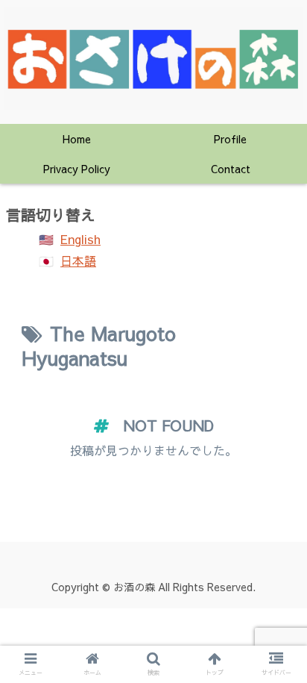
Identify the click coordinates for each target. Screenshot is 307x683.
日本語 (78, 260)
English (80, 239)
